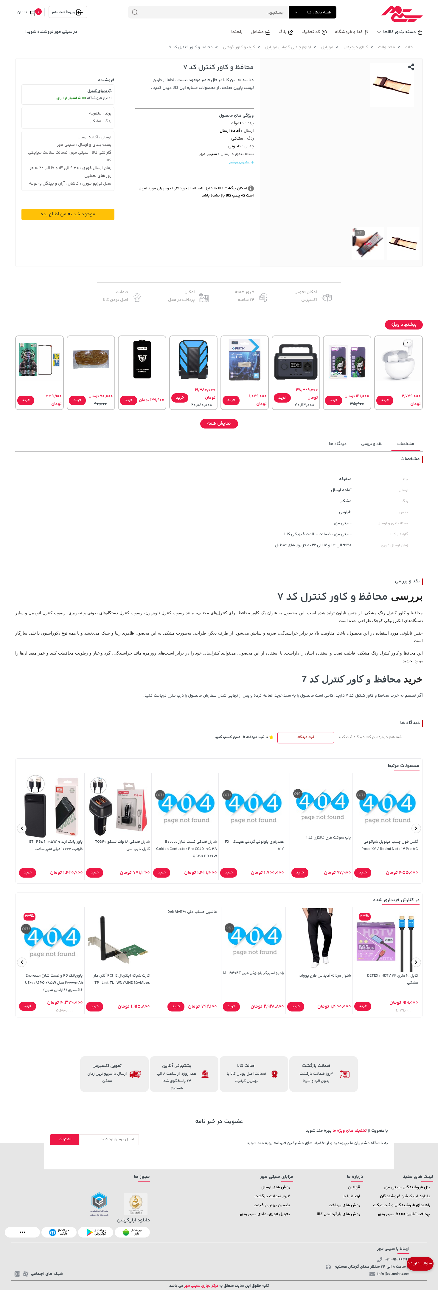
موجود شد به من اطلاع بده (68, 214)
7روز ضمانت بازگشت (272, 1196)
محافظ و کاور (377, 695)
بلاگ (283, 32)
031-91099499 (397, 1260)
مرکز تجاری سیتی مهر (200, 1286)
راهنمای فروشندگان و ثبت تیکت (401, 1205)
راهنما (237, 32)
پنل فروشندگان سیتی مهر (407, 1187)
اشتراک (65, 1139)
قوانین (354, 1187)
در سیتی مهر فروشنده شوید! (51, 32)
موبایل (327, 47)
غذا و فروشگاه (349, 32)
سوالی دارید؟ (420, 1263)
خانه (409, 47)
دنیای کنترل (97, 91)
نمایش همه (219, 423)
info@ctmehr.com (393, 1274)
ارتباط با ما (351, 1196)
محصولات (386, 47)
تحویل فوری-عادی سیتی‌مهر (265, 1214)
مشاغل (257, 32)
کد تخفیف (311, 32)
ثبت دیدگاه (305, 737)
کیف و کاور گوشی (239, 47)
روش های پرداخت (344, 1205)
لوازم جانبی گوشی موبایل (288, 47)
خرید (385, 400)
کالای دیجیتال (356, 47)
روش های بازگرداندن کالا (338, 1214)
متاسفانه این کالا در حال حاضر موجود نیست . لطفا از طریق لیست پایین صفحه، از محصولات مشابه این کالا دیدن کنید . (202, 84)
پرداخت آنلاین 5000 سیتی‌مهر (404, 1214)
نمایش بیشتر (239, 162)
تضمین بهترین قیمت (272, 1205)
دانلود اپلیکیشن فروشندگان (405, 1196)
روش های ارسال (275, 1187)
